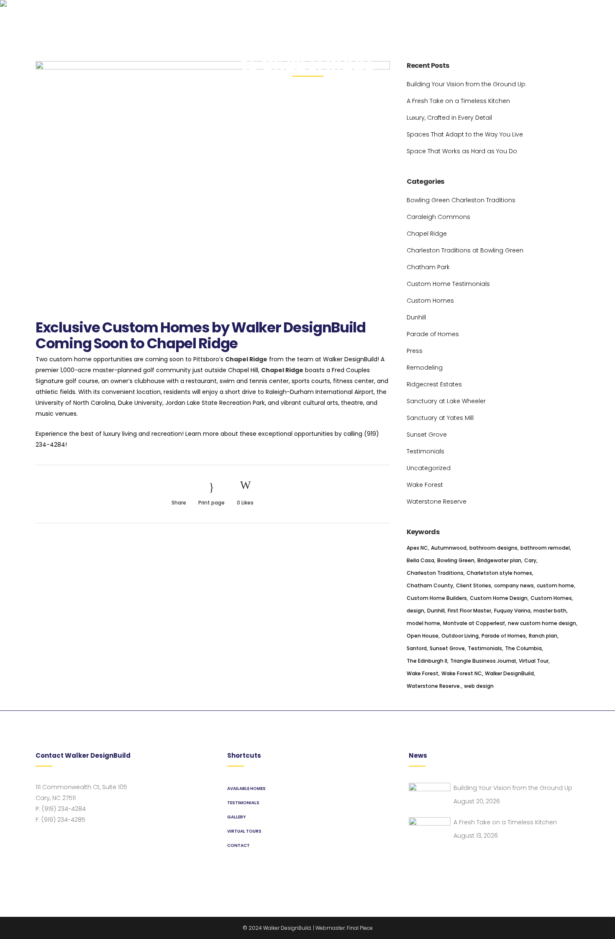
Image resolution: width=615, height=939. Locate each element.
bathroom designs (493, 547)
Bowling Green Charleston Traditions (461, 200)
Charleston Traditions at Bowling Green (465, 250)
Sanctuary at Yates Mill (440, 418)
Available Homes (246, 788)
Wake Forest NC (461, 673)
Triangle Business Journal (483, 660)
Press (415, 351)
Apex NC (417, 547)
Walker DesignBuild (509, 673)
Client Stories (473, 585)
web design (479, 685)
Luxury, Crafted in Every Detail (449, 117)
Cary (530, 560)
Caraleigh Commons (438, 217)
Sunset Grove (427, 434)
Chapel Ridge (246, 359)
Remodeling (425, 367)
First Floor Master (469, 610)
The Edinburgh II (427, 660)
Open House (422, 635)
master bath (549, 610)
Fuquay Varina (512, 610)
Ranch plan (543, 635)
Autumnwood (448, 547)
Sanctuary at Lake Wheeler (446, 401)
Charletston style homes (499, 572)
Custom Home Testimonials (448, 284)
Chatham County (430, 585)
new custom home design (542, 623)
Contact (238, 845)
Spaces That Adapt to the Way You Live (465, 134)
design (415, 610)
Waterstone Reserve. (434, 685)
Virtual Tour (533, 660)
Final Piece (360, 927)
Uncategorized (429, 468)
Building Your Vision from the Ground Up (466, 84)
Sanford (417, 648)
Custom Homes (430, 300)
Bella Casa (420, 560)
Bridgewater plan (499, 560)
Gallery (236, 817)
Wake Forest (425, 485)
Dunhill (416, 317)
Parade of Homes (433, 334)
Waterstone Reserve (436, 501)
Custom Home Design (499, 598)
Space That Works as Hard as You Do (462, 151)
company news (514, 585)
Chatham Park (428, 267)
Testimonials (425, 451)
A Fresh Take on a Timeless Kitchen (458, 101)
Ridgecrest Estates (434, 384)
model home (423, 623)
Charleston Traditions (435, 572)
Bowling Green (455, 560)
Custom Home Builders (437, 598)
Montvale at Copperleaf (474, 623)
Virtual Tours (244, 831)
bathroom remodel (545, 547)
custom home (555, 585)
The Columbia (523, 648)
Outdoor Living (460, 635)
